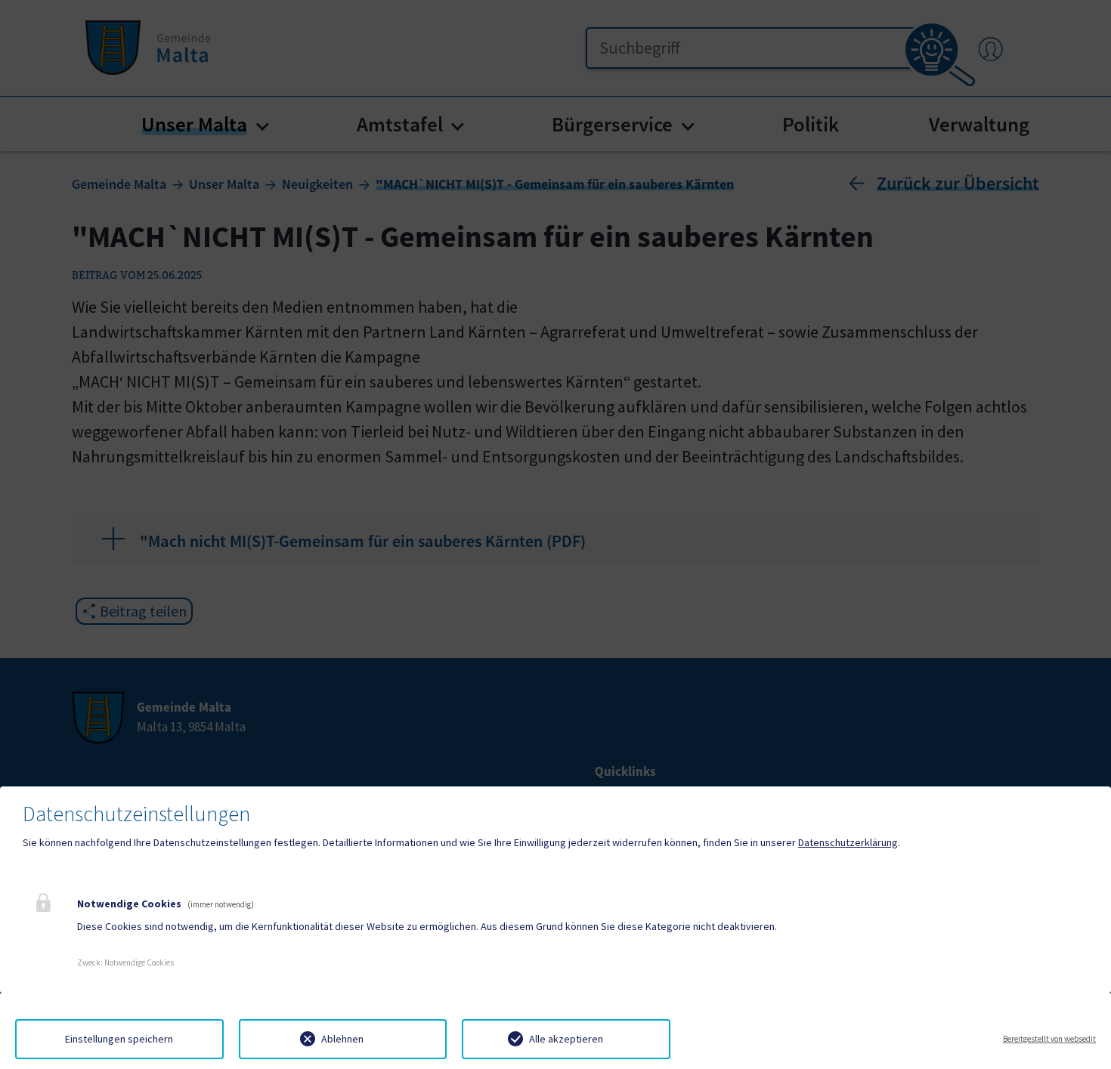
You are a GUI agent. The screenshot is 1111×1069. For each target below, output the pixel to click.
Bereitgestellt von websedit (1049, 1038)
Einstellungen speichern (119, 1039)
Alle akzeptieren (566, 1039)
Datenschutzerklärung (848, 842)
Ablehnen (342, 1039)
